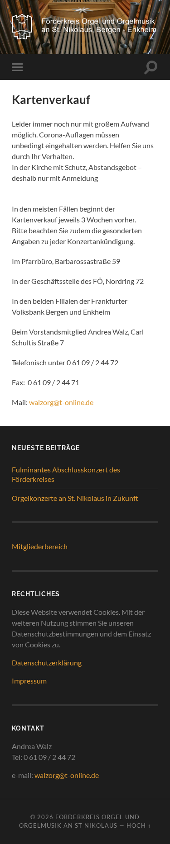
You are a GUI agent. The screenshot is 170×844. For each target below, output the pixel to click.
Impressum (29, 680)
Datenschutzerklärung (47, 662)
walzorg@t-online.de (61, 402)
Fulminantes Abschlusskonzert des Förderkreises (66, 474)
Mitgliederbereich (40, 546)
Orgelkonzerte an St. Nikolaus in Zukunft (75, 498)
